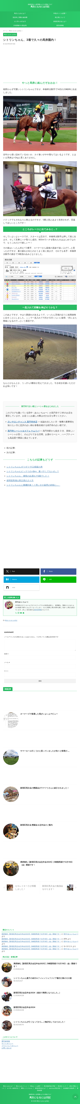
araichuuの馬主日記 (54, 1088)
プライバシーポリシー (10, 1046)
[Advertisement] (40, 60)
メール (7, 662)
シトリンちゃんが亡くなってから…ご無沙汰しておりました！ (40, 1022)
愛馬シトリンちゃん (26, 1088)
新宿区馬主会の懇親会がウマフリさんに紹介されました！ (44, 788)
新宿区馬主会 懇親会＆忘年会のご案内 (36, 825)
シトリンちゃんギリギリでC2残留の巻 (24, 467)
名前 (6, 654)
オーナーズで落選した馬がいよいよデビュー (39, 714)
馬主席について (60, 17)
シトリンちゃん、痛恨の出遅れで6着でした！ (27, 476)
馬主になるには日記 (40, 6)
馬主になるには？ (20, 13)
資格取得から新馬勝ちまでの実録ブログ (40, 1094)
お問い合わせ (7, 1048)
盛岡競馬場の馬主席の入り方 (20, 480)
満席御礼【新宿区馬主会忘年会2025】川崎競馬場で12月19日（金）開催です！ (31, 934)
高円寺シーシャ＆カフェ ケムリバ (23, 431)
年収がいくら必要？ (60, 13)
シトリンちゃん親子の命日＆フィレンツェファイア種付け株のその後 (43, 978)
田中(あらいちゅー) (71, 934)
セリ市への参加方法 (12, 1088)
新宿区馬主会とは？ (60, 21)
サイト (6, 671)
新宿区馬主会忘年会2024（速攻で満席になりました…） (37, 993)
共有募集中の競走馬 (20, 25)
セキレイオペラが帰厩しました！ (31, 448)
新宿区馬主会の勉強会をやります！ (32, 452)
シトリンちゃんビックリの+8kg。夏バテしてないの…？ (32, 471)
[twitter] (16, 613)
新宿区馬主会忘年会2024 (24, 1007)
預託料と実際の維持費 (20, 17)
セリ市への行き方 (20, 21)
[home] (24, 613)
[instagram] (19, 613)
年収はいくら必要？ (35, 1086)
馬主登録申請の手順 (49, 1086)
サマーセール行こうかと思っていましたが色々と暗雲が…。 (45, 751)
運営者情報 (60, 25)
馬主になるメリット (21, 1086)
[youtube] (21, 613)
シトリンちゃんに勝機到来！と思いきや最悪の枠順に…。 (33, 485)
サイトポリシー (7, 1043)
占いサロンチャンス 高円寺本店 (22, 422)
